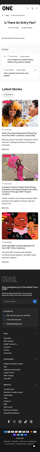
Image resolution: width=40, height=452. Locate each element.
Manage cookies (31, 444)
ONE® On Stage (8, 375)
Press (5, 398)
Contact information (10, 444)
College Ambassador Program (13, 364)
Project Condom (9, 373)
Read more (5, 149)
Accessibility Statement (11, 413)
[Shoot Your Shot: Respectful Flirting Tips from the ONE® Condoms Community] (20, 113)
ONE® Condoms (9, 341)
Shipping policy (32, 441)
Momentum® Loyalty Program (13, 392)
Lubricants (7, 347)
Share (6, 49)
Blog (5, 367)
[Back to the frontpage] (2, 15)
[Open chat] (34, 446)
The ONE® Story (9, 389)
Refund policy (7, 441)
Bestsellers (7, 338)
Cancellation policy (21, 444)
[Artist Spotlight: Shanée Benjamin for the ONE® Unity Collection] (20, 225)
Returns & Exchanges (11, 410)
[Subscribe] (35, 301)
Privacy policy (15, 441)
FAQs (7, 15)
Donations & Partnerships (12, 370)
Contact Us (7, 401)
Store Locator (8, 407)
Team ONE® (7, 378)
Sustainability (8, 395)
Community (7, 102)
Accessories (8, 353)
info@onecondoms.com (14, 324)
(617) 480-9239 (13, 320)
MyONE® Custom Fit (10, 344)
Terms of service (24, 441)
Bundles (6, 350)
